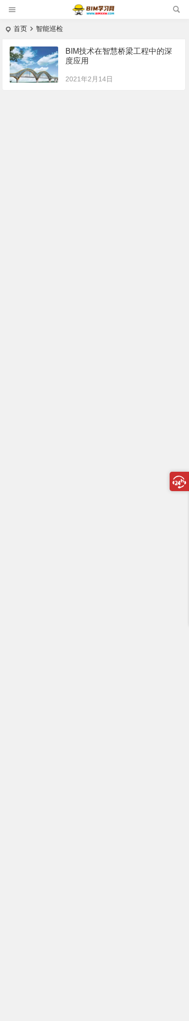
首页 (20, 28)
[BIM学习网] (94, 13)
